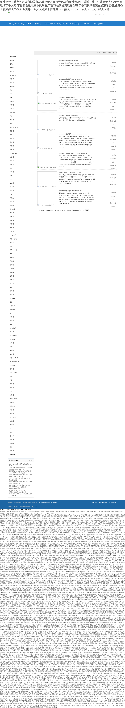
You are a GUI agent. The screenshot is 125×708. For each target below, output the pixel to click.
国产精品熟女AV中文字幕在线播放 (114, 550)
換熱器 (12, 291)
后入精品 (52, 529)
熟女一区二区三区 (15, 642)
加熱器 (12, 134)
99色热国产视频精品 (43, 663)
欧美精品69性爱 (8, 603)
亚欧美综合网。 (95, 620)
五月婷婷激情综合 (62, 541)
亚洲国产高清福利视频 (61, 687)
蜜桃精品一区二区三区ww (54, 677)
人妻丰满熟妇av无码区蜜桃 (8, 573)
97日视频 (64, 643)
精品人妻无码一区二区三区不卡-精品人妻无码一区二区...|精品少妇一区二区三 (23, 666)
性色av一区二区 (45, 689)
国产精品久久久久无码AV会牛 (12, 518)
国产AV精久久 (59, 587)
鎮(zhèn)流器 (13, 372)
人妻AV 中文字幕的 (49, 550)
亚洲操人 (30, 617)
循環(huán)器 (13, 250)
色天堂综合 (25, 663)
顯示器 (12, 332)
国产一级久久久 (113, 559)
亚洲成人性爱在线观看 (26, 700)
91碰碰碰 (104, 543)
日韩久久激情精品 (81, 689)
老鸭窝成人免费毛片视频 (112, 532)
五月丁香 (35, 591)
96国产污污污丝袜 (34, 598)
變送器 (12, 369)
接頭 (11, 391)
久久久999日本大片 (39, 654)
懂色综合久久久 (84, 571)
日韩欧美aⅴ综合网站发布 (25, 520)
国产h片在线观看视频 (57, 656)
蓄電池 (12, 242)
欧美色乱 (82, 686)
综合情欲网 (95, 541)
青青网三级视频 (97, 524)
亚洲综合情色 (61, 598)
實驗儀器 (12, 309)
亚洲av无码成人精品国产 (105, 561)
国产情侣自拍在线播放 (93, 642)
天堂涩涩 (48, 538)
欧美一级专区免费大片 (44, 536)
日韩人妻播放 (107, 612)
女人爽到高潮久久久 (108, 686)
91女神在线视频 (8, 631)
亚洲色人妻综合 (85, 545)
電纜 (11, 346)
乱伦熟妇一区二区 (18, 702)
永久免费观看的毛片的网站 (37, 594)
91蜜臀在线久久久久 (42, 564)
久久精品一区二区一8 (44, 642)
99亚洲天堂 (43, 598)
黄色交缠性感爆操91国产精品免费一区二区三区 (81, 633)
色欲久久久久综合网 (55, 548)
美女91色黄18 (116, 635)
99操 (13, 608)
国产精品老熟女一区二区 (63, 601)
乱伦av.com (99, 624)
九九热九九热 (117, 691)
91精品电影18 (51, 613)
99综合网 (72, 599)
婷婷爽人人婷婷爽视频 (48, 661)
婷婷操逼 (39, 633)
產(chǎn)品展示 (50, 24)
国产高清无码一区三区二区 (93, 698)
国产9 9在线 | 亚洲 (32, 622)
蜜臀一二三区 (65, 657)
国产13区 (9, 698)
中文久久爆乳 (115, 539)
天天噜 (27, 643)
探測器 (12, 320)
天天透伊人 (98, 591)
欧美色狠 (114, 554)
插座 (11, 324)
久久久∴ (17, 650)
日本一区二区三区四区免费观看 (99, 571)
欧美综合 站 (58, 647)
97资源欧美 (50, 631)
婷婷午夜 (35, 680)
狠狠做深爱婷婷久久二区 (7, 657)
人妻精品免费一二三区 (69, 538)
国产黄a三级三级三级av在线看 (80, 559)
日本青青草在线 (94, 615)
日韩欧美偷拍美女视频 (98, 649)
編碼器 (12, 421)
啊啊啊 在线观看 (98, 550)
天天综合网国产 (5, 605)
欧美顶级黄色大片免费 (62, 529)
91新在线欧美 (36, 525)
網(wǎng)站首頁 (14, 24)
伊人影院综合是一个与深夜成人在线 (78, 626)
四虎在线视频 (106, 680)
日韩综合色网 (117, 654)
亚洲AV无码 (101, 547)
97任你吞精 (61, 575)
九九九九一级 (120, 650)
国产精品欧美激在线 (74, 696)
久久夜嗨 (33, 585)
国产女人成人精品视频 (7, 527)
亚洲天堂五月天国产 (20, 566)
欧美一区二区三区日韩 (98, 585)
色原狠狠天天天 (90, 684)
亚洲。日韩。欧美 (35, 650)
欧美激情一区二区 (108, 575)
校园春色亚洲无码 (95, 631)
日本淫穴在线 (26, 552)
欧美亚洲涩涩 (99, 575)
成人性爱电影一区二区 (98, 545)
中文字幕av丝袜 (70, 689)
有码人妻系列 (25, 524)
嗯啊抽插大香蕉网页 (6, 652)
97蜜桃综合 (97, 578)
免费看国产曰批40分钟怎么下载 (48, 619)
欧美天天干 (52, 668)
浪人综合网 (41, 636)
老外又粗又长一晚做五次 (63, 573)
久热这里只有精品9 (57, 515)
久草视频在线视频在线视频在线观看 (51, 555)
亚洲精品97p (20, 670)
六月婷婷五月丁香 (60, 620)
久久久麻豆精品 (95, 515)
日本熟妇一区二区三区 (85, 703)
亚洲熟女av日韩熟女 (36, 576)
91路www (74, 670)
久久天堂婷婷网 (18, 705)
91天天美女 (109, 691)
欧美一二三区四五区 (105, 541)
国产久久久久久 (110, 527)
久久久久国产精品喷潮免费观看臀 (45, 522)
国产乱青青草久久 (74, 534)
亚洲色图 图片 (94, 559)
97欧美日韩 (29, 654)
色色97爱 (85, 680)
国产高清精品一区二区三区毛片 (17, 557)
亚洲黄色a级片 (35, 532)
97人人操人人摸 (40, 538)
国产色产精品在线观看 (9, 596)
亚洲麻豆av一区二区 (104, 663)
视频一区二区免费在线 (63, 520)
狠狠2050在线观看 (91, 670)
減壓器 (12, 138)
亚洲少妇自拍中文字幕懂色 (50, 702)
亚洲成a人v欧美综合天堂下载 (19, 575)
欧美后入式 (114, 628)
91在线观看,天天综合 (50, 534)
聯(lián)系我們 (98, 24)
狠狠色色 (117, 518)
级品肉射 (36, 575)
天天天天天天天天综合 (34, 635)
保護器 (12, 120)
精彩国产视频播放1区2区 (44, 686)
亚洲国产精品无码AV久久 (50, 547)
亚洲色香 (81, 700)
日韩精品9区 (98, 601)
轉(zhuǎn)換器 (14, 358)
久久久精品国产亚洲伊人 (70, 665)
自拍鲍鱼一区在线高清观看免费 (113, 679)
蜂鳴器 (12, 71)
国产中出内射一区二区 (83, 643)
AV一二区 (28, 569)
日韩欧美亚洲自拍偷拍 (30, 536)
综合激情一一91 (79, 555)
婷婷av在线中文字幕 (33, 555)
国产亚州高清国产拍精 (25, 684)
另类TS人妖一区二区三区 (102, 538)
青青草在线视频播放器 (64, 592)
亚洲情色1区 (42, 620)
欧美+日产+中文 (29, 657)
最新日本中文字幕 (63, 636)
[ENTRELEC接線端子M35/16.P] (47, 103)
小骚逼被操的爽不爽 (51, 612)
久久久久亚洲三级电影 (116, 656)
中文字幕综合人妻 (20, 561)
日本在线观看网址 (118, 672)
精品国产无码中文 (18, 606)
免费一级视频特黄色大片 (111, 633)
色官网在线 (11, 561)
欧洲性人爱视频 (102, 580)
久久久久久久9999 (92, 603)
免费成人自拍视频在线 (112, 687)
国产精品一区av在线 (44, 515)
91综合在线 (26, 517)
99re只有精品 (18, 686)
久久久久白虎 (32, 659)
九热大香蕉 (27, 612)
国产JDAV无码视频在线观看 (96, 665)
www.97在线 (59, 684)
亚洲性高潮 (57, 645)
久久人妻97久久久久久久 (116, 564)
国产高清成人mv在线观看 (41, 693)
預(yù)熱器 (13, 235)
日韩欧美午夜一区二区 (66, 654)
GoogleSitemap (53, 502)
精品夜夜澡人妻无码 (94, 613)
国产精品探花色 (39, 610)
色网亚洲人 (111, 566)
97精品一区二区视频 (72, 649)
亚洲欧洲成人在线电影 (54, 525)
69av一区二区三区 (49, 684)
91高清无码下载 (91, 610)
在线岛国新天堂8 (33, 649)
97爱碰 (47, 679)
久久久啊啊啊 (110, 665)
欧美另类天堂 (10, 675)
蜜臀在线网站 (42, 562)
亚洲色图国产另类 (38, 684)
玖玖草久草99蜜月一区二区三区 (23, 694)
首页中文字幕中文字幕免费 (103, 705)
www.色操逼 (75, 522)
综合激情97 (120, 666)
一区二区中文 (31, 582)
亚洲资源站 (46, 629)
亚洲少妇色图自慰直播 (89, 568)
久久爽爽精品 (98, 606)
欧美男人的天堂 (116, 668)
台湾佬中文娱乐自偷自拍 (85, 536)
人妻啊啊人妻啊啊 (68, 555)
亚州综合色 (67, 684)
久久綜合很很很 (24, 629)
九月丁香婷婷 (15, 601)
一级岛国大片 (35, 689)
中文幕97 (80, 547)
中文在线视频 (51, 545)
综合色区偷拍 (115, 696)
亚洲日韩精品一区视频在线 (97, 596)
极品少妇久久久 (84, 569)
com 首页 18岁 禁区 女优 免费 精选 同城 (45, 615)
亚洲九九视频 (72, 612)
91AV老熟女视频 (56, 538)
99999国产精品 (56, 559)
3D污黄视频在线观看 (6, 569)
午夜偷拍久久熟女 (69, 679)
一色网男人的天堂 (47, 635)
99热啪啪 (72, 564)
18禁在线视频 (61, 591)
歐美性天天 (113, 517)
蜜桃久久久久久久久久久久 (71, 515)
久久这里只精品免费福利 (27, 652)
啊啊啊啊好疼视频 (63, 659)
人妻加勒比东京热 (7, 594)
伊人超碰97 (33, 642)
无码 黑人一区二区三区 (25, 680)
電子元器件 (111, 52)
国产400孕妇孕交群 (90, 636)
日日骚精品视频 (88, 573)
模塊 (11, 432)
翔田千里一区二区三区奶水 (52, 610)
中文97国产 (119, 568)
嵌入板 (12, 436)
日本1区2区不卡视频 (78, 624)
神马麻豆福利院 (67, 613)
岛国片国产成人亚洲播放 (26, 677)
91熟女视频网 (76, 543)
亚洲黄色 (32, 564)
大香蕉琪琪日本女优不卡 (80, 606)
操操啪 (23, 615)
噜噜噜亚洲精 (9, 617)
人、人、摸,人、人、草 (38, 569)
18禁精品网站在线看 (31, 620)
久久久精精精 (96, 668)
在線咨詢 (113, 62)
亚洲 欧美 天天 (52, 566)
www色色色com (11, 620)
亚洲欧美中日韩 (97, 689)
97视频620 (121, 587)
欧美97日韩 (103, 617)
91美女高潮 (19, 539)
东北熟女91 (43, 592)
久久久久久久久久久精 (30, 672)
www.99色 (102, 608)
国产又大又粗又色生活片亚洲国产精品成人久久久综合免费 (90, 566)
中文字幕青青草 (20, 691)
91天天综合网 (12, 661)
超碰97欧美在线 (85, 515)
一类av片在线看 (89, 705)
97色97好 (59, 665)
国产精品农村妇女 (102, 636)
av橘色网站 (67, 539)
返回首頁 (94, 502)
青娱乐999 (89, 617)
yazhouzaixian (35, 552)
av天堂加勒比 (90, 601)
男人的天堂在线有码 (90, 650)
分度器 (12, 105)
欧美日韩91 (102, 619)
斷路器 (12, 350)
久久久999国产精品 (52, 569)
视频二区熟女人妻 (13, 613)
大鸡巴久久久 (103, 589)
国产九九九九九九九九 (85, 673)
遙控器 (12, 272)
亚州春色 (85, 638)
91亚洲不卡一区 (106, 677)
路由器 (12, 160)
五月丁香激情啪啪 (24, 559)
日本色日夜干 (50, 620)
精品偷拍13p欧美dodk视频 (111, 529)
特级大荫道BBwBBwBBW (61, 568)
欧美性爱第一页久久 (58, 642)
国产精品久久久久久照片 (83, 677)
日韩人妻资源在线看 (37, 534)
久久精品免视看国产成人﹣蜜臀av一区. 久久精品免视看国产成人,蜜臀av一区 (91, 605)
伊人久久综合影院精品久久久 (19, 598)
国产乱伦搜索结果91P (94, 520)
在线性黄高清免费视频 (82, 620)
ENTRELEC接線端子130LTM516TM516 (70, 79)
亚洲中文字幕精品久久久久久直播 (20, 605)
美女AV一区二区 (45, 575)
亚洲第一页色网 (66, 554)
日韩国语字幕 (80, 679)
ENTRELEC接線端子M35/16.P (67, 97)
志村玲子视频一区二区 (71, 661)
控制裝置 (12, 112)
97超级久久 (9, 582)
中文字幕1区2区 (101, 650)
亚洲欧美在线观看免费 (84, 693)
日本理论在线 (54, 603)
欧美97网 (75, 554)
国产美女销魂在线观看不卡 (69, 557)
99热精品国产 (71, 578)
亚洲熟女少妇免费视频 (72, 656)
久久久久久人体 (105, 668)
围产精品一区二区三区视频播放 (57, 666)
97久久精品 (18, 529)
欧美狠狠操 (78, 680)
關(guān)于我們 (26, 24)
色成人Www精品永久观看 (71, 628)
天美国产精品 (90, 686)
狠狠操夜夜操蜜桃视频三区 (29, 562)
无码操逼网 (37, 661)
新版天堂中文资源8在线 (62, 691)
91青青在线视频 (37, 587)
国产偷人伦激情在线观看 (25, 592)
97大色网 (63, 626)
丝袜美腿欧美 (109, 643)
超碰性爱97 (55, 654)
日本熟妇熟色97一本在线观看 (79, 657)
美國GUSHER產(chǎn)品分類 (17, 492)
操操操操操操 (73, 702)
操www (8, 532)
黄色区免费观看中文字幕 (57, 689)
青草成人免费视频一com (10, 635)
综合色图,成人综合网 (72, 598)
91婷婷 (54, 707)
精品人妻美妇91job (46, 707)
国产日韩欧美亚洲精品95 (83, 599)
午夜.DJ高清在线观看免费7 (52, 585)
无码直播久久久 (39, 691)
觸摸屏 (12, 101)
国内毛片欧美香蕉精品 (77, 548)
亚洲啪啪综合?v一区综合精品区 (54, 527)
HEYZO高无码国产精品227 (12, 622)
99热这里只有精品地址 (45, 643)
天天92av (17, 562)
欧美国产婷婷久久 (99, 536)
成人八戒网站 (111, 650)
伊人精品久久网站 (77, 640)
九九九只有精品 (112, 613)
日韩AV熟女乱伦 (118, 700)
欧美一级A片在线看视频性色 (68, 673)
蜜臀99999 (45, 539)
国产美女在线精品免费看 (87, 659)
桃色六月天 (96, 592)
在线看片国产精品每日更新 (68, 531)
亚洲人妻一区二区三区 (98, 522)
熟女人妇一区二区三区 (75, 552)
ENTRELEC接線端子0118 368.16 (68, 115)
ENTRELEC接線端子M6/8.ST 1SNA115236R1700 (73, 134)
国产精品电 (63, 696)
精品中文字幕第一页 (104, 628)
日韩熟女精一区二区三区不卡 (102, 562)
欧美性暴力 (45, 640)
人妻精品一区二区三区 (39, 545)
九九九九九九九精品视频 (46, 649)
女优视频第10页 (55, 703)
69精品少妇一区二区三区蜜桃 (108, 587)
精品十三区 (8, 636)
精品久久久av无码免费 (58, 532)
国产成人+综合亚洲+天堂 (88, 696)
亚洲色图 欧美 (88, 656)
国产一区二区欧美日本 (113, 598)
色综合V (75, 536)
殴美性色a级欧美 (115, 661)
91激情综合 (66, 650)
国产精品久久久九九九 (97, 675)
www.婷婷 (6, 628)
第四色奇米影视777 (70, 576)
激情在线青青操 (107, 591)
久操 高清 (103, 613)
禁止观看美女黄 (28, 693)
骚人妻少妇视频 (90, 529)
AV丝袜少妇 (29, 615)
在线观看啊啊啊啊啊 (76, 619)
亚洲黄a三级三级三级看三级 (54, 628)
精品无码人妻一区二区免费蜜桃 (25, 608)
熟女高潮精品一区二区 (36, 638)
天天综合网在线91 (15, 663)
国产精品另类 (45, 650)
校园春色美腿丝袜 (77, 573)
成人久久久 (98, 686)
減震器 (12, 201)
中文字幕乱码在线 (89, 534)
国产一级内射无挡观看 (21, 550)
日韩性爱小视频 (13, 677)
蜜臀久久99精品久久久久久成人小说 (24, 640)
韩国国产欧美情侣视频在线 (73, 638)
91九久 (72, 645)
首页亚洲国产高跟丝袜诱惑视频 (86, 582)
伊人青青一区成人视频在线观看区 (43, 647)
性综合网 (61, 539)
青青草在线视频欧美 (16, 599)
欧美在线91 (102, 548)
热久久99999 (114, 606)
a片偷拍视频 (99, 612)
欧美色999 (51, 622)
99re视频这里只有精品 (13, 645)
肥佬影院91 (23, 555)
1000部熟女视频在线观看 (64, 543)
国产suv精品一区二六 (64, 694)
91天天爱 (59, 613)
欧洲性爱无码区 (98, 679)
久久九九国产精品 (83, 615)
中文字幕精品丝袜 (90, 525)
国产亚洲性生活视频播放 (90, 619)
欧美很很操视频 (15, 515)
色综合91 (68, 532)
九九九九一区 (54, 605)
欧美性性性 (38, 596)
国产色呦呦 (68, 629)
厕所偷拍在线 (57, 580)
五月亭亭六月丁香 (83, 682)
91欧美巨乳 (24, 515)
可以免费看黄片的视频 (95, 584)
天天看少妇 (61, 569)
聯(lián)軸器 (13, 335)
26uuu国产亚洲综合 (34, 613)
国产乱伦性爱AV (31, 568)
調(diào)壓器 (13, 398)
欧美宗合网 (93, 635)
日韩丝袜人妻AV (17, 636)
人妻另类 (38, 640)
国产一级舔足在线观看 (108, 515)
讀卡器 (12, 283)
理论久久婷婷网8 (86, 672)
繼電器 (12, 424)
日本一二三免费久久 (6, 640)
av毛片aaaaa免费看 (34, 531)
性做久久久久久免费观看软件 (80, 594)
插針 (11, 302)
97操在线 (84, 543)
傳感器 (12, 253)
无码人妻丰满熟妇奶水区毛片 (35, 573)
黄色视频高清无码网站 (64, 566)
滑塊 (11, 64)
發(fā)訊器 (13, 305)
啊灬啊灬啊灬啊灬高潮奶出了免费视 (45, 601)
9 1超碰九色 (115, 594)
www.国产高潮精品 (102, 610)
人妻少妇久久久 (17, 698)
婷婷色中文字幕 (58, 635)
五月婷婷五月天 (52, 592)
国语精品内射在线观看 (97, 555)
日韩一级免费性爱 (40, 677)
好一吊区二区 (119, 665)
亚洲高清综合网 (54, 531)
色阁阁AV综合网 (74, 571)
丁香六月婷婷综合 (26, 587)
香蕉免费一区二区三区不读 (89, 580)
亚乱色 (28, 541)
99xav (35, 682)
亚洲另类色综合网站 (99, 557)
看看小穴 (20, 656)
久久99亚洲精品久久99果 (111, 552)
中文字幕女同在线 (108, 524)
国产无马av (83, 652)
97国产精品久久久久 (58, 638)
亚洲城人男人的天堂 (115, 534)
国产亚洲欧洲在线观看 (94, 543)
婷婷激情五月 (100, 652)
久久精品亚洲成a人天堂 (39, 675)
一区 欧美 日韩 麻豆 (16, 517)
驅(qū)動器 (13, 328)
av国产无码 (96, 617)
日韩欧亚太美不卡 (30, 633)
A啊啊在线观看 (51, 608)
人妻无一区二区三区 (77, 650)
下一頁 (66, 210)
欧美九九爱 (53, 575)
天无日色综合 (16, 580)
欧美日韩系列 (61, 672)
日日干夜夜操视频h (43, 529)
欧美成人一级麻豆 (64, 524)
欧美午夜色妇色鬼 (41, 608)
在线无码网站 (65, 645)
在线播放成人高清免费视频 (33, 631)
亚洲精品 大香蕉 (17, 668)
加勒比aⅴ (35, 619)
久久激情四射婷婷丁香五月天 (113, 675)
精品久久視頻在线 (28, 584)
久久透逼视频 (58, 517)
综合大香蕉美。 (19, 633)
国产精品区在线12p (10, 610)
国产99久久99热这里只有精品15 (32, 599)
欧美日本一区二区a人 (65, 603)
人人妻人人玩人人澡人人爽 (45, 568)
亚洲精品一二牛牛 (28, 522)
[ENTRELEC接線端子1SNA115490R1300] (47, 206)
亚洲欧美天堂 (103, 559)
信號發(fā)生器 (14, 127)
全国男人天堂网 (40, 527)
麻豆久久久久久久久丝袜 (73, 591)
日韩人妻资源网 (33, 515)
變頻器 (12, 231)
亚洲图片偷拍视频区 (56, 650)
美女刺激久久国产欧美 (11, 700)
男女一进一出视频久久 (30, 624)
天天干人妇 (33, 636)
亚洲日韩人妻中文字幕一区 (51, 696)
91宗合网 (13, 554)
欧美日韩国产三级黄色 (35, 550)
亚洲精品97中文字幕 (60, 578)
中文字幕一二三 (86, 668)
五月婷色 (26, 539)
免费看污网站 (82, 702)
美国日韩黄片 (14, 628)
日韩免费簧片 (71, 668)
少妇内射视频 (25, 642)
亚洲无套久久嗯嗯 (117, 612)
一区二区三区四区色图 (83, 663)
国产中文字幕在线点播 (27, 645)
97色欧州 (11, 534)
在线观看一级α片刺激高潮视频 (67, 615)
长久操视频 (49, 687)
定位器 (12, 279)
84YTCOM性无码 (58, 686)
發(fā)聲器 (13, 339)
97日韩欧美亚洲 (18, 693)
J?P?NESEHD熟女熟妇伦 (117, 571)
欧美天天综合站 (95, 654)
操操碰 (121, 547)
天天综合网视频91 (109, 624)
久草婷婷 (91, 606)
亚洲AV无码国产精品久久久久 (112, 531)
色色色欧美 (3, 707)
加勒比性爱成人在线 (31, 543)
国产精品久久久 (29, 702)
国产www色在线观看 (11, 538)
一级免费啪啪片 (51, 543)
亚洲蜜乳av (93, 663)
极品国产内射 (118, 582)
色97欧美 (110, 698)
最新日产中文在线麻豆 (97, 643)
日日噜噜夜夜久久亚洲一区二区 (79, 596)
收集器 (12, 157)
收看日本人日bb (69, 642)
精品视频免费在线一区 (91, 589)
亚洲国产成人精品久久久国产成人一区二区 (92, 598)
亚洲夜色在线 (29, 696)
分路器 (12, 387)
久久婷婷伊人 (65, 652)
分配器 (12, 108)
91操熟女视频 (91, 652)
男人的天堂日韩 (99, 666)
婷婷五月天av (88, 550)
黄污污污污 (118, 624)
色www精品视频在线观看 (103, 659)
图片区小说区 (116, 562)
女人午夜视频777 (45, 571)
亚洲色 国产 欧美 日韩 (14, 589)
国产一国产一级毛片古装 (89, 561)
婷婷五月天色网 (5, 515)
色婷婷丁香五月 (79, 525)
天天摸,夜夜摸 (25, 576)
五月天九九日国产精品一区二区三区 (46, 670)
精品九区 (87, 555)
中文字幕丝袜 (29, 601)
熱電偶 (12, 265)
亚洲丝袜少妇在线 (107, 520)
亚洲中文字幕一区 (11, 638)
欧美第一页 (25, 518)
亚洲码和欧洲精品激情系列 (17, 591)
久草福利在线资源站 (68, 525)
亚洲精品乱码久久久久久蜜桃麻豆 (82, 592)
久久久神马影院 (103, 603)
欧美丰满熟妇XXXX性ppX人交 (108, 626)
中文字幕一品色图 (23, 638)
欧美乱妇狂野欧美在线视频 (70, 584)
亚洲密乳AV (116, 536)
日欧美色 (43, 554)
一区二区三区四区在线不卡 (101, 517)
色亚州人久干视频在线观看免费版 (41, 559)
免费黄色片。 (15, 673)
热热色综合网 (107, 635)
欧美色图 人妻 (63, 702)
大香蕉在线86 (31, 566)
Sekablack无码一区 (39, 628)
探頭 (11, 179)
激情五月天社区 (18, 665)
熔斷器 (12, 413)
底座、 (12, 168)
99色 (82, 534)
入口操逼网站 (81, 694)
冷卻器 (12, 220)
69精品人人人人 (89, 700)
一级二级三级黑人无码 (103, 696)
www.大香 (108, 645)
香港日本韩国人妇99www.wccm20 (24, 527)
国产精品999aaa (42, 682)
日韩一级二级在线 (45, 532)
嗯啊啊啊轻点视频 (7, 665)
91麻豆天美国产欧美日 (42, 603)
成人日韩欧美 (30, 703)
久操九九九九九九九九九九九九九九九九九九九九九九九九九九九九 (77, 608)
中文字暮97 (48, 580)
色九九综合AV (62, 605)
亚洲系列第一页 (68, 635)
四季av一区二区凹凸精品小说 (68, 547)
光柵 (11, 380)
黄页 (76, 575)
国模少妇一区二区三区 (30, 529)
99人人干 (25, 668)
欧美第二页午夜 (42, 672)
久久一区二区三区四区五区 (115, 548)
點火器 (12, 213)
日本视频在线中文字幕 (79, 603)
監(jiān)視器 (13, 153)
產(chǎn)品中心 (103, 52)
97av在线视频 (51, 675)
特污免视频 (119, 566)
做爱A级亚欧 (92, 680)
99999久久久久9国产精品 (77, 529)
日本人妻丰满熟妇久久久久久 (85, 612)
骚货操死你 (33, 518)
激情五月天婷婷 (117, 622)
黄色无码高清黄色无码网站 (95, 539)
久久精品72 (65, 585)
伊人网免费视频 (103, 564)
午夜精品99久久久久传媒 (31, 705)
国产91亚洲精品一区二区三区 (71, 517)
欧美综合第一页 (112, 589)
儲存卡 (12, 90)
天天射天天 (32, 547)
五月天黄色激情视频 (71, 562)
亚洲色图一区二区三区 (79, 532)
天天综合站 (53, 698)
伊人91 (90, 689)
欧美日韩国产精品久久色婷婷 (47, 591)
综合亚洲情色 (69, 587)
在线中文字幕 (31, 561)
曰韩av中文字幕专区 (34, 668)
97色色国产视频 (119, 603)
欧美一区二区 (16, 682)
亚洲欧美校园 (13, 680)
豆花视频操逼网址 (41, 582)
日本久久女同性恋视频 (77, 636)
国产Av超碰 (119, 527)
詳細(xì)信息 (113, 67)
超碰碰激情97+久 (90, 624)
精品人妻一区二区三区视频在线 (59, 663)
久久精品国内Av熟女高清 (49, 694)
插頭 (11, 287)
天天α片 (79, 531)
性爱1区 (105, 584)
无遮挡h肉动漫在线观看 (7, 691)
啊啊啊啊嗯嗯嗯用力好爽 (77, 617)
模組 (11, 246)
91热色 (44, 631)
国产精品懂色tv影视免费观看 (51, 557)
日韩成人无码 (16, 587)
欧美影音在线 (66, 594)
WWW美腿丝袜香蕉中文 (102, 694)
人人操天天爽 (98, 573)
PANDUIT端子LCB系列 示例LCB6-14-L (70, 172)
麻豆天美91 (77, 587)
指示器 (12, 343)
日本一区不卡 (52, 598)
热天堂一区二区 (71, 693)
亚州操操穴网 (42, 543)
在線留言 (86, 24)
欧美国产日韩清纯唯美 (78, 684)
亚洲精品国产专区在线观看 (13, 585)
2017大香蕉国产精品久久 (72, 545)
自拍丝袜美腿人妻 (101, 582)
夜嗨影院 (111, 518)
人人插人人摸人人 (36, 517)
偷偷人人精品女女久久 (103, 525)
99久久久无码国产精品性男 (30, 679)
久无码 (99, 680)
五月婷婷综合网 (74, 659)
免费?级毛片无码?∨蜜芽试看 (39, 548)
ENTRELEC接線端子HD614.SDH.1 (69, 61)
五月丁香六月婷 (106, 642)
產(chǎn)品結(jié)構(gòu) (113, 149)
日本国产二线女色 (21, 649)
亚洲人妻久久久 (29, 670)
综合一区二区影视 (114, 684)
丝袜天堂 (19, 596)
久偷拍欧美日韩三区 (75, 561)
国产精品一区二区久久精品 (79, 520)
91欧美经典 (99, 529)
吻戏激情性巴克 (106, 673)
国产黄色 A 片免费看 (106, 599)
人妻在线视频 (53, 539)
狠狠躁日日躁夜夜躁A (90, 547)
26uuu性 (22, 601)
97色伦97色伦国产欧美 (117, 525)
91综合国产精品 (10, 529)
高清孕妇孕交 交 (47, 617)
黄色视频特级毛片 (49, 573)
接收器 (12, 294)
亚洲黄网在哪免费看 (11, 520)
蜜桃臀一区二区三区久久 (115, 580)
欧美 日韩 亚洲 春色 (52, 636)
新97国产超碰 (21, 573)
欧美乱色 (41, 679)
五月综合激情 (29, 628)
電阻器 (12, 142)
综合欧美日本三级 (116, 631)
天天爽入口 (116, 647)
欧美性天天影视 (114, 592)
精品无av (84, 517)
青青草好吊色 (13, 656)
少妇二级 (10, 566)
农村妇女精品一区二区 (28, 603)
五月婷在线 (111, 543)
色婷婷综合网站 (88, 518)
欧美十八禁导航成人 (72, 569)
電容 (11, 447)
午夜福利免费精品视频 (101, 518)
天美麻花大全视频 (90, 527)
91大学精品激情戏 (98, 703)
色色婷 (81, 656)
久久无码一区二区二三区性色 (33, 606)
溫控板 (12, 68)
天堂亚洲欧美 (74, 691)
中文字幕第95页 (67, 606)
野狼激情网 (79, 518)
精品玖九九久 (117, 599)
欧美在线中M (20, 661)
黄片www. (61, 564)
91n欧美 (74, 629)
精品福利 (48, 654)
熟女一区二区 (67, 624)
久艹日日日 (47, 700)
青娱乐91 (28, 591)
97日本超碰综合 (103, 702)
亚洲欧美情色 (79, 564)
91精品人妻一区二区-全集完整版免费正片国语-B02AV (52, 561)
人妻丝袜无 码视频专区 (80, 613)
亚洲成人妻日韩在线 (38, 612)
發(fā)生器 (13, 209)
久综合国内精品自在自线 (31, 656)
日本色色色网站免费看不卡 (24, 545)
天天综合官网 (14, 559)
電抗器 (12, 146)
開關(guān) (13, 406)
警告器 (12, 131)
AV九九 (2, 529)
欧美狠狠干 (17, 594)
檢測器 (12, 186)
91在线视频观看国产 (88, 591)
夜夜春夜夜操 (60, 562)
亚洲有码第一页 (49, 691)
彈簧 (11, 116)
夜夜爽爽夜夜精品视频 (105, 638)
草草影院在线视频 (14, 576)
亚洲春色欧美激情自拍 (112, 608)
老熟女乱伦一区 (61, 668)
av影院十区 (17, 603)
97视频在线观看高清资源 (85, 562)
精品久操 (43, 525)
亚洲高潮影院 (91, 687)
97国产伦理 (104, 657)
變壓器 (12, 410)
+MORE (30, 460)
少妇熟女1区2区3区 (94, 657)
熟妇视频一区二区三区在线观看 (88, 691)
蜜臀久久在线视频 (45, 656)
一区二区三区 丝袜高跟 (57, 629)
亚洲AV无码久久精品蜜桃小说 (21, 689)
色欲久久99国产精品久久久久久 (114, 652)
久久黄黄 (113, 694)
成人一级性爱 (34, 643)
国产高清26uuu (66, 559)
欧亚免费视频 (71, 647)
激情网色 (71, 680)
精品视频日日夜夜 (5, 668)
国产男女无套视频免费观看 (100, 629)
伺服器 (12, 317)
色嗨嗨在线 (73, 524)
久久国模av (102, 554)
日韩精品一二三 (107, 622)
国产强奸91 (57, 594)
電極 (11, 97)
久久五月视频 (39, 645)
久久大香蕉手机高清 (14, 524)
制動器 (12, 205)
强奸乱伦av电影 (83, 665)
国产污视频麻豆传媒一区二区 (95, 532)
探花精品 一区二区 (96, 576)
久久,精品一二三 (59, 622)
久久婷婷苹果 (71, 643)
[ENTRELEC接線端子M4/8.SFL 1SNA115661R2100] (47, 168)
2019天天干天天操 (8, 629)
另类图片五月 (10, 555)
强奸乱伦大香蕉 (27, 698)
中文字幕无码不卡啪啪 (82, 645)
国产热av (110, 582)
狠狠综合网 (26, 636)
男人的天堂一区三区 (27, 682)
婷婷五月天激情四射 (20, 582)
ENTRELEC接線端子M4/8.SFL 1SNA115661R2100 (73, 153)
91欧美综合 (40, 585)
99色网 (84, 531)
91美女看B (66, 677)
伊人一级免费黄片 (23, 547)
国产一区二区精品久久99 (7, 545)
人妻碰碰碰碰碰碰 (17, 536)
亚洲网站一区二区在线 (105, 672)
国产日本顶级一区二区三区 (59, 700)
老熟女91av (99, 633)
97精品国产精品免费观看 (69, 682)
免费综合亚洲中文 (85, 522)
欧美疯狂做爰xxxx (84, 649)
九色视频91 (3, 654)
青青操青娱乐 (44, 531)
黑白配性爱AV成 (74, 585)
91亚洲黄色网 (43, 552)
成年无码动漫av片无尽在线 (114, 557)
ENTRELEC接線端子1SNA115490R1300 (70, 191)
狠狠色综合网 (96, 673)
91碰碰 (119, 584)
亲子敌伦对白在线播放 (56, 679)
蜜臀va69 (100, 635)
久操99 (2, 552)
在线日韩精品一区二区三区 (41, 698)
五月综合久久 (12, 649)
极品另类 (20, 522)
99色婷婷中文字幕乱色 (85, 629)
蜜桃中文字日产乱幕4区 (33, 554)
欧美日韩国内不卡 (19, 631)
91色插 (67, 564)
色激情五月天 (39, 703)
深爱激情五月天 (113, 610)
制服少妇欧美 (37, 617)
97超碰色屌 (109, 536)
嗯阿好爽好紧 (23, 571)
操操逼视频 (101, 691)
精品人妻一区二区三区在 (96, 645)
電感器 (12, 149)
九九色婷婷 (37, 694)
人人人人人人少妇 (88, 538)
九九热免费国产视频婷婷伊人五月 (50, 705)
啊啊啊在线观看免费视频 (81, 675)
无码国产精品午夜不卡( (35, 557)
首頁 (96, 52)
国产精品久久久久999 (63, 670)
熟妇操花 (84, 687)
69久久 (108, 554)
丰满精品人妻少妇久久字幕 (26, 538)
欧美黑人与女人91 (36, 541)
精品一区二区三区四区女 (67, 518)
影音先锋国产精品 (26, 525)
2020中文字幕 (29, 691)
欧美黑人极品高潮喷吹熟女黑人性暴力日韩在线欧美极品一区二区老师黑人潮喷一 (28, 578)
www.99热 (73, 589)
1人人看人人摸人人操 (78, 601)
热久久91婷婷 (106, 631)
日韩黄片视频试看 (47, 517)
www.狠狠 (46, 703)
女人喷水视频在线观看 (26, 673)
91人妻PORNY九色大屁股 (111, 569)
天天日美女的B (94, 626)
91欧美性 (79, 538)
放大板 (12, 183)
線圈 (11, 94)
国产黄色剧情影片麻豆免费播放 (14, 543)
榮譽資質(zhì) (74, 24)
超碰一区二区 (20, 620)
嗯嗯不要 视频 (53, 564)
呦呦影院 (73, 568)
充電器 (12, 261)
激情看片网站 (81, 622)
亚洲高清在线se (62, 612)
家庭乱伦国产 (25, 650)
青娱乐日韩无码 (17, 584)
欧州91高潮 (3, 566)
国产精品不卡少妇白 (55, 606)
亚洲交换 (100, 531)
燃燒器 (12, 164)
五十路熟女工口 (105, 693)
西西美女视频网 (56, 589)
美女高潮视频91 (40, 657)
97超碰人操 (109, 619)
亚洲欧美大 (32, 663)
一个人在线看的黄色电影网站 (65, 675)
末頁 (69, 210)
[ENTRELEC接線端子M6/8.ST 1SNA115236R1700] (47, 149)
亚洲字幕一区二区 (63, 534)
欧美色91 (90, 517)
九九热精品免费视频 (48, 596)
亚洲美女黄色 (104, 615)
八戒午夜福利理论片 (20, 617)
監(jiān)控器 (13, 75)
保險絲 (12, 190)
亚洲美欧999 (50, 594)
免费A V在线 (119, 605)
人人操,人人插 (35, 605)
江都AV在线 (24, 594)
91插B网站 (83, 628)
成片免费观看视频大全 (55, 682)
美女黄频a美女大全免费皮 (38, 687)
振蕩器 (12, 60)
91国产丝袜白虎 (25, 532)
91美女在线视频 (48, 645)
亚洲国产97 (52, 640)
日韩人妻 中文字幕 (80, 642)
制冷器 (12, 82)
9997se (31, 575)
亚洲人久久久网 (93, 638)
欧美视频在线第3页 (66, 703)
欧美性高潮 (38, 702)
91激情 (65, 647)
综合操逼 (71, 541)
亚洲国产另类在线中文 (7, 694)
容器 (11, 194)
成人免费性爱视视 (85, 585)
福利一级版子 (20, 696)
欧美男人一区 (100, 687)
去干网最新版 (26, 585)
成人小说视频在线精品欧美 (22, 548)
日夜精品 (95, 672)
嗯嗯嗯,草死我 (15, 532)
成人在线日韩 (21, 654)
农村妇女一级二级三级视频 (76, 698)
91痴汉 (118, 636)
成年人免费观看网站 (118, 705)
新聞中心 (38, 24)
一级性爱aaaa (119, 543)
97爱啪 (17, 555)
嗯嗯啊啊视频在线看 (112, 547)
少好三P (22, 643)
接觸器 (12, 443)
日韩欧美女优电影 (92, 628)
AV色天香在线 (112, 584)
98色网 (9, 580)
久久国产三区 (76, 539)
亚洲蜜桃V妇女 (106, 594)
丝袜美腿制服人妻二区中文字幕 (52, 633)
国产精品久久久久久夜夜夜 (51, 518)
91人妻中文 (44, 668)
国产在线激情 (99, 661)
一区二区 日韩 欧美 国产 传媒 (85, 578)
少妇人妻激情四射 (116, 677)
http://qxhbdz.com (100, 700)
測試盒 (12, 198)
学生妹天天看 (6, 554)
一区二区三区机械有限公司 (63, 631)
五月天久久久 (25, 564)
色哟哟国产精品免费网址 (71, 686)
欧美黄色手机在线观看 (83, 576)
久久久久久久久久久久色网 (58, 693)
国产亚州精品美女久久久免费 (90, 587)
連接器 (12, 257)
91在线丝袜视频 (62, 698)
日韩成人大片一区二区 (14, 707)
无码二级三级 (110, 596)
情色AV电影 (56, 643)
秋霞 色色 (60, 640)
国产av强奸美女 (59, 576)
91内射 (64, 633)
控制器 (12, 384)
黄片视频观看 (67, 640)
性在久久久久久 (84, 654)
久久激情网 (108, 700)
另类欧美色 (43, 566)
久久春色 (104, 698)
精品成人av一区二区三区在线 (31, 707)
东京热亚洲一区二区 (19, 703)
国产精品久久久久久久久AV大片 (62, 536)
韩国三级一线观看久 (35, 539)
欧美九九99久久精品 (19, 541)
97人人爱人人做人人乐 (96, 569)
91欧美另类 (106, 606)
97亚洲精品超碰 (53, 524)
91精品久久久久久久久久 (46, 680)
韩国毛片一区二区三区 (107, 682)
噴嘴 (11, 123)
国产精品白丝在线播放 (61, 552)
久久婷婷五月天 (94, 682)
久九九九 (39, 547)
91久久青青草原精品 (42, 524)
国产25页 (111, 603)
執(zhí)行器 (13, 417)
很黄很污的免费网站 (44, 624)
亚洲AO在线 (110, 522)
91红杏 (39, 659)
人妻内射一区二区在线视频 (20, 531)
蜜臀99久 (79, 568)
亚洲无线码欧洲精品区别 (52, 626)
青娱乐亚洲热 (43, 622)
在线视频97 (39, 665)
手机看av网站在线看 (111, 545)
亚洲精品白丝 (114, 538)
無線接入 (12, 86)
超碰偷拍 (32, 524)
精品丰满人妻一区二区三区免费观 (73, 550)
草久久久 (106, 661)
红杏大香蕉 (58, 550)
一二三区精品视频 (48, 599)
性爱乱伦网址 (21, 554)
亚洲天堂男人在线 (63, 619)
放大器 (12, 354)
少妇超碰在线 (95, 599)
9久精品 (17, 675)
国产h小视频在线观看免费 (76, 666)
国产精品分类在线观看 (68, 705)
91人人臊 (99, 568)
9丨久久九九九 (23, 613)
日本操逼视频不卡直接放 (13, 679)
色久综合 (75, 703)
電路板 (12, 439)
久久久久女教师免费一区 (73, 672)
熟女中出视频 (7, 608)
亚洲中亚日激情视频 (74, 687)
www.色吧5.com (70, 575)
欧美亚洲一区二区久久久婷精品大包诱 (32, 580)
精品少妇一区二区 (18, 569)
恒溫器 (12, 172)
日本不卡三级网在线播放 (63, 522)
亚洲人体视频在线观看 (10, 647)
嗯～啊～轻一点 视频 (49, 665)
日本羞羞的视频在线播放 (81, 635)
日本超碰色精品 (21, 568)
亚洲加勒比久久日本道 (40, 520)
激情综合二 (55, 673)
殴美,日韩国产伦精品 (114, 702)
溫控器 (12, 216)
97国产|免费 (111, 636)
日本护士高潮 (51, 562)
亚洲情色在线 (60, 545)
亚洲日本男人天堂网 (102, 534)
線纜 (11, 175)
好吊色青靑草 (65, 589)
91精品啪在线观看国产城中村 (43, 673)
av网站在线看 (52, 520)
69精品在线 (115, 645)
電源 (11, 376)
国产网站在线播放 (48, 576)
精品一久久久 (101, 527)
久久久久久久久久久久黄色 (13, 552)
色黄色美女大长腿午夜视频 (11, 615)
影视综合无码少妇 (26, 675)
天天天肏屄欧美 (110, 585)
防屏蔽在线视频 (91, 531)
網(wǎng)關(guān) (15, 239)
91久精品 (74, 694)
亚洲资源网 (117, 698)
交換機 (12, 79)
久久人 (17, 629)
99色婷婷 (95, 554)
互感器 (12, 402)
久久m (122, 689)
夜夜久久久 (14, 684)
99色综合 (36, 592)
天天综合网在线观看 (48, 587)
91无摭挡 (116, 638)
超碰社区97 (89, 622)
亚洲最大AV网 (96, 677)
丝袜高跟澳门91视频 (95, 594)
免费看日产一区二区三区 (25, 647)
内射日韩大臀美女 (92, 702)
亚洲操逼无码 (88, 640)
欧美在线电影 (83, 584)
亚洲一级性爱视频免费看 (52, 657)
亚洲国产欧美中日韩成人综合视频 (93, 552)
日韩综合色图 (45, 605)
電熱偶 (12, 451)
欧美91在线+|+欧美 (110, 666)
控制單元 (12, 365)
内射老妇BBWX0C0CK (92, 548)
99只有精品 (96, 640)
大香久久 (46, 606)
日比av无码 (3, 589)
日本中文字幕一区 (60, 649)
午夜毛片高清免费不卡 (61, 599)
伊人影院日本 (66, 548)
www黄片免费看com (70, 582)
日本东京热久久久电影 (62, 596)
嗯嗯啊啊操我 (105, 592)
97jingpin (40, 518)
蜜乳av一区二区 (66, 610)
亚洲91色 (51, 552)
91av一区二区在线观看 (30, 686)
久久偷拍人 (3, 613)
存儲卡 (12, 268)
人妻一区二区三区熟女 (61, 680)
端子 (11, 313)
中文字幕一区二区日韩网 (86, 661)
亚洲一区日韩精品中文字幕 (83, 541)
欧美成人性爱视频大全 (85, 524)
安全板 (12, 227)
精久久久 (122, 638)
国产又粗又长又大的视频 (86, 575)
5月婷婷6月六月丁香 (8, 650)
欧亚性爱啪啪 (38, 696)
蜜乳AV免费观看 (5, 673)
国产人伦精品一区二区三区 (113, 555)
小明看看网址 (60, 661)
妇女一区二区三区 (10, 696)
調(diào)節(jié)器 (14, 361)
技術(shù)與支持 (62, 24)
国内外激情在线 (13, 571)
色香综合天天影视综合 (54, 554)
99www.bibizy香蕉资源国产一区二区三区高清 (48, 584)
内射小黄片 (103, 620)
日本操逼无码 (90, 694)
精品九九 (78, 668)
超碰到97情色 (23, 635)
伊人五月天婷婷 (38, 700)
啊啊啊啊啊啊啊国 (33, 571)
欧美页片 (76, 654)
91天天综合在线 (89, 666)
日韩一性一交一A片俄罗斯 (55, 582)
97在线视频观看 (8, 705)
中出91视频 (12, 670)
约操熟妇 (83, 539)
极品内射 (23, 622)
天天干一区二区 (7, 682)
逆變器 (12, 276)
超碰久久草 (76, 580)
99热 (120, 538)
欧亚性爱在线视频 (29, 665)
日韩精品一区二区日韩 (78, 610)
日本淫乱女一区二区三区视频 (59, 571)
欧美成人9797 (29, 661)
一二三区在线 (106, 578)
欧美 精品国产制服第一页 (22, 534)
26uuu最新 (107, 539)
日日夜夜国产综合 (66, 580)
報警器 (12, 224)
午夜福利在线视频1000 (49, 541)
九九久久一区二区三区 (85, 557)
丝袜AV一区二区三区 (53, 652)
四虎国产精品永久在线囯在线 (81, 631)
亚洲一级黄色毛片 (14, 525)
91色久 (38, 566)
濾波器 (12, 395)
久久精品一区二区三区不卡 (110, 573)
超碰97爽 (103, 640)
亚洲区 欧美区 (12, 654)
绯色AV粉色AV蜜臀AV (91, 564)
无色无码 (43, 613)
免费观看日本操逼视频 (85, 554)
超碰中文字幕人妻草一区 (9, 592)
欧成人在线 (80, 589)
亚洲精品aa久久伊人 (106, 654)
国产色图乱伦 (113, 629)
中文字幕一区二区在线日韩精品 (74, 527)
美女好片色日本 (74, 652)
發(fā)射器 (13, 298)
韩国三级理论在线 (28, 596)
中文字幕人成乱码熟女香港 (25, 610)
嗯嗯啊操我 (19, 624)
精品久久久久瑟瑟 (116, 673)
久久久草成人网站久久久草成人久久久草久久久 (36, 589)
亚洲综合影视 (15, 643)
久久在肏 (72, 677)
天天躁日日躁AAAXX (117, 693)
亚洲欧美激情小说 (70, 622)
